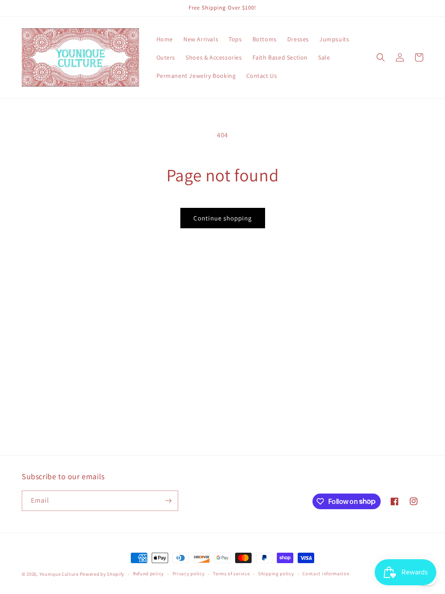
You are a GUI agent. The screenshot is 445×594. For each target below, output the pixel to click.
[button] (380, 57)
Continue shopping (222, 218)
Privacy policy (189, 574)
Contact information (325, 574)
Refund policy (148, 574)
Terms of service (231, 574)
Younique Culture (59, 574)
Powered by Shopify (102, 574)
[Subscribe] (168, 501)
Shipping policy (276, 574)
